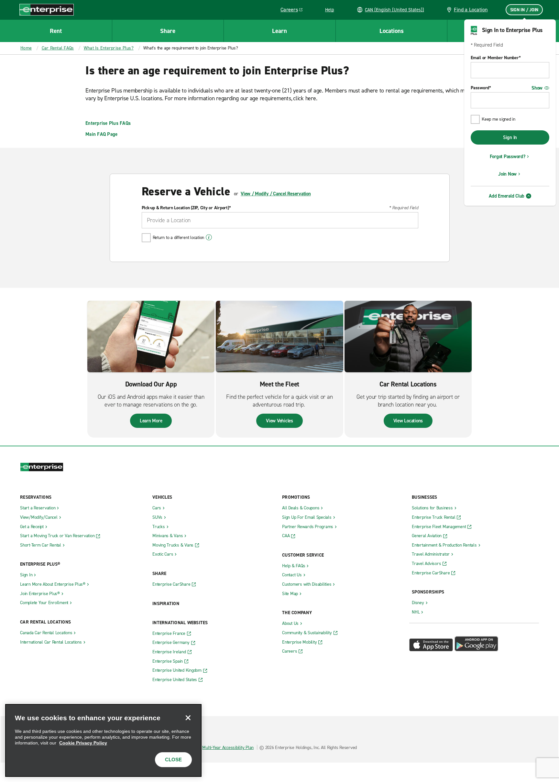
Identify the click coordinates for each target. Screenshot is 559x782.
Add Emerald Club (506, 196)
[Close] (188, 718)
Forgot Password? (507, 156)
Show (537, 88)
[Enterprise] (46, 9)
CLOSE (173, 759)
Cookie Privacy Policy (83, 742)
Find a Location (471, 9)
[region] (103, 740)
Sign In (510, 137)
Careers (293, 10)
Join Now (507, 174)
